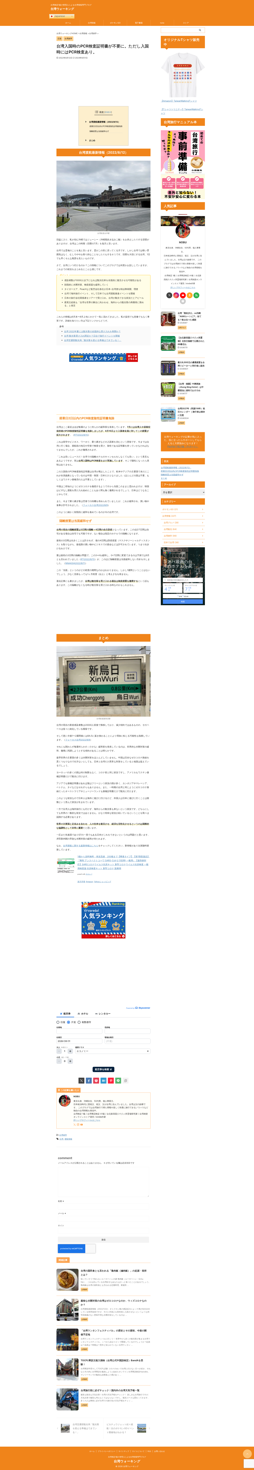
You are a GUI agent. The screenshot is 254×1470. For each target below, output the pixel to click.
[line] (118, 1081)
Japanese (59, 16)
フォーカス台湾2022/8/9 (95, 505)
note (162, 23)
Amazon (89, 881)
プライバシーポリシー (106, 1451)
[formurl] (183, 301)
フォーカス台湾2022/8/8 (77, 739)
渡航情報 (68, 1139)
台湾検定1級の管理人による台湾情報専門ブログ (127, 1457)
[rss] (196, 295)
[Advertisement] (103, 82)
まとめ (92, 140)
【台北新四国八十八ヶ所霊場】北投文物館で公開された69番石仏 (191, 340)
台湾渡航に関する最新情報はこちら (80, 845)
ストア (186, 23)
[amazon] (190, 295)
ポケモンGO (115, 23)
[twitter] (81, 1081)
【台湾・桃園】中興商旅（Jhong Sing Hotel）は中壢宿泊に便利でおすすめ (191, 387)
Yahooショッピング (102, 881)
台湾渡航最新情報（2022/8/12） (104, 122)
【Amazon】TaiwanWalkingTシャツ (179, 101)
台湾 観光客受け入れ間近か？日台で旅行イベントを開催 (92, 335)
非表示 (108, 112)
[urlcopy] (125, 1081)
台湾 (61, 1139)
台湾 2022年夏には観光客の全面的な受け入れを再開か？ (92, 331)
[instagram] (78, 1125)
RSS (149, 1451)
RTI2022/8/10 (81, 435)
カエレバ (89, 874)
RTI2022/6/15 (88, 559)
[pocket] (96, 1081)
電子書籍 (139, 23)
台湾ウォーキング (62, 9)
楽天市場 (81, 881)
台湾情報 (92, 23)
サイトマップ (123, 1451)
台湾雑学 (63, 1135)
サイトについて (138, 1451)
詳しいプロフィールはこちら (86, 1120)
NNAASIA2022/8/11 (75, 563)
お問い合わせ (159, 1451)
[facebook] (89, 1081)
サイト (61, 1225)
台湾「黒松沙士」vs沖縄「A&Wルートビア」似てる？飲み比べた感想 (189, 316)
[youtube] (81, 1125)
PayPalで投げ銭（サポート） (182, 446)
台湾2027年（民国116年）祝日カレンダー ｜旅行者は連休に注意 (191, 411)
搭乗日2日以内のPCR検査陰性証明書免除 (106, 126)
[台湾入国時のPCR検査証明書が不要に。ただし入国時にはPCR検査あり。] (103, 1081)
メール (62, 1213)
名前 (61, 1201)
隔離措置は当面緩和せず (99, 131)
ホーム (68, 23)
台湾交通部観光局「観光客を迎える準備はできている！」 (92, 340)
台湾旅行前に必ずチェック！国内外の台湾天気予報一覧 (110, 1390)
